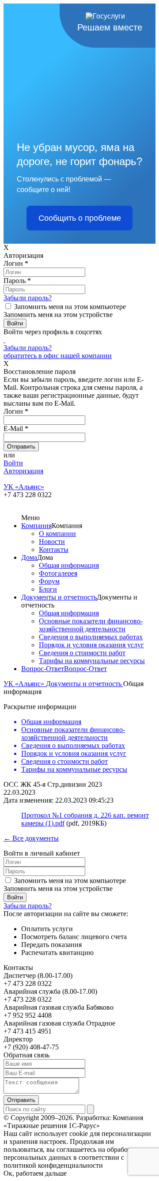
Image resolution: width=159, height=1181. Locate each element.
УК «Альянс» (25, 683)
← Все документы (31, 838)
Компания (36, 525)
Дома (29, 557)
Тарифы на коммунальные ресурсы (92, 660)
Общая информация (69, 565)
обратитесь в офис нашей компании (58, 355)
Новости (52, 541)
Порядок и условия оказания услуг (91, 645)
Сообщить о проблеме (79, 218)
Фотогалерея (58, 573)
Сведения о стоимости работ (82, 653)
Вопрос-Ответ (42, 668)
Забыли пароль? (28, 298)
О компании (57, 533)
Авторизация (23, 471)
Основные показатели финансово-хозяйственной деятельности (91, 625)
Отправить (21, 1100)
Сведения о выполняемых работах (91, 637)
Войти (13, 463)
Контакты (53, 549)
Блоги (48, 589)
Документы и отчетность (59, 597)
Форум (49, 581)
